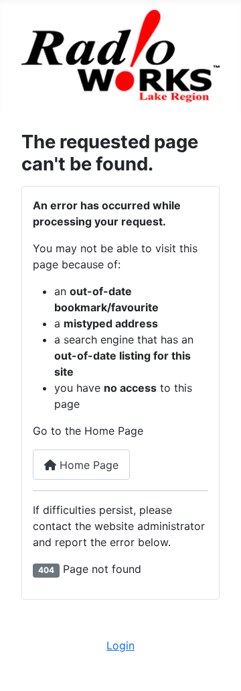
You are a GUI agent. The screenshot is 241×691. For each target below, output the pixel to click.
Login (120, 645)
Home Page (87, 465)
